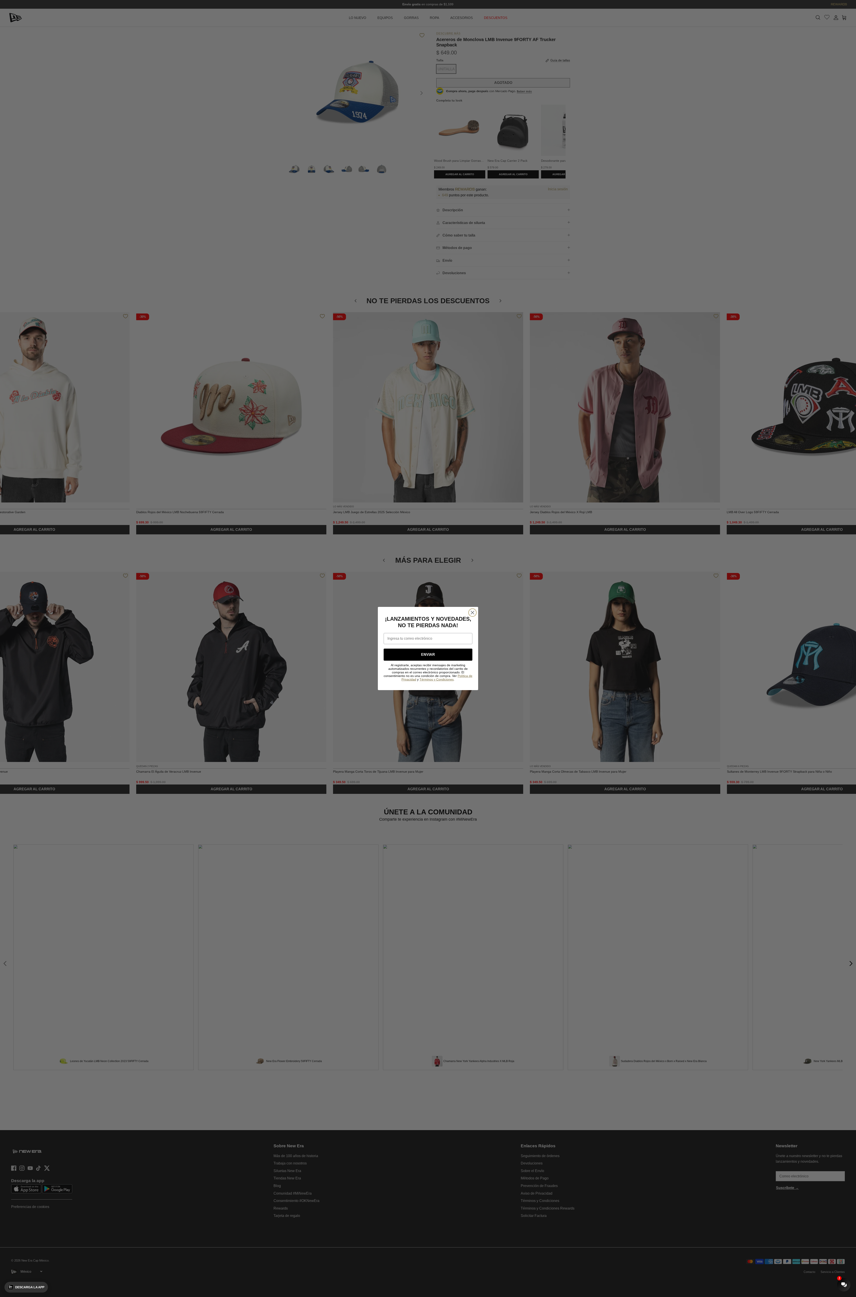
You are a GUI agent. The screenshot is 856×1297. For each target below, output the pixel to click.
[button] (26, 1287)
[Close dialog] (472, 612)
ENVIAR (428, 654)
